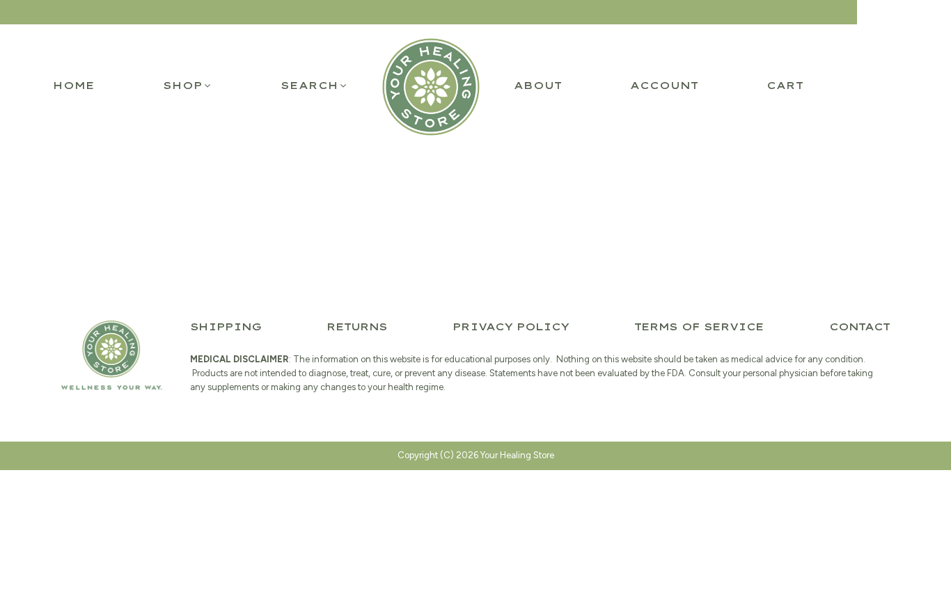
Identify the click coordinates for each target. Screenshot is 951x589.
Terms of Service (699, 327)
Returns (357, 327)
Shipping (225, 327)
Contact (859, 327)
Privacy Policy (511, 327)
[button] (187, 85)
